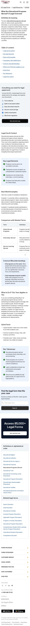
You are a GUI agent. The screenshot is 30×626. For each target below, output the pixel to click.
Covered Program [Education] (12, 514)
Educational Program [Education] (12, 479)
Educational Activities (9, 511)
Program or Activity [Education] (12, 520)
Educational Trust (8, 470)
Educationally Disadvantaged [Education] (11, 483)
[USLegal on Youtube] (12, 585)
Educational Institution (9, 458)
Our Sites (4, 576)
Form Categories (7, 552)
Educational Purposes (9, 464)
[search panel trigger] (20, 2)
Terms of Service (15, 622)
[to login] (24, 2)
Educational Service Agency (11, 461)
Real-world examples (9, 57)
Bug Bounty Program (18, 624)
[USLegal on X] (2, 585)
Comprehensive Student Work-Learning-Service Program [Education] (15, 528)
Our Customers (6, 572)
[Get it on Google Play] (19, 611)
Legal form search (8, 76)
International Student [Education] (12, 532)
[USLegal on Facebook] (5, 585)
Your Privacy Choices (6, 622)
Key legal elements (8, 54)
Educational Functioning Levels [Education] (12, 475)
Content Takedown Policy (6, 624)
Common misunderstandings (11, 64)
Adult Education (7, 507)
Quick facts (6, 70)
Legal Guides (5, 562)
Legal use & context (9, 51)
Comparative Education (10, 535)
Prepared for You (7, 567)
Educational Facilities (9, 487)
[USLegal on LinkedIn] (9, 585)
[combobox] (15, 403)
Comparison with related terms (12, 60)
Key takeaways (7, 73)
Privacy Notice (24, 622)
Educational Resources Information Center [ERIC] (13, 491)
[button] (27, 2)
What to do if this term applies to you (13, 67)
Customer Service (7, 557)
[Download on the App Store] (7, 611)
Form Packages (6, 548)
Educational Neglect (9, 455)
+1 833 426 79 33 (6, 592)
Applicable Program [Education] (12, 517)
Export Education (8, 504)
